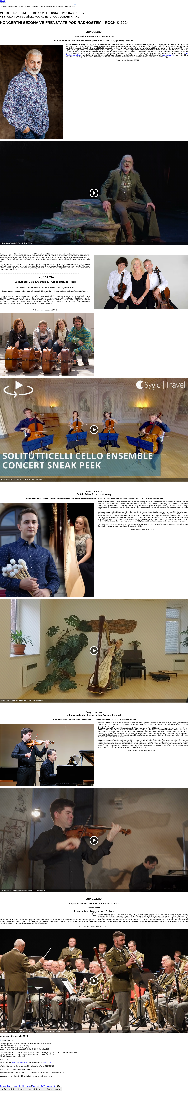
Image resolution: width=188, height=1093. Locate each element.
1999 (134, 53)
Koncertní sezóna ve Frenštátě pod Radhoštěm (48, 6)
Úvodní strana (5, 6)
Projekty (14, 6)
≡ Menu (2, 1)
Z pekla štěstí (76, 55)
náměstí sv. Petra (169, 55)
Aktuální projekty (24, 6)
